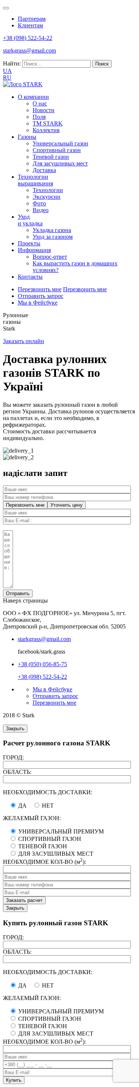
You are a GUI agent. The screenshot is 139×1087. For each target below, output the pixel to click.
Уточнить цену (66, 505)
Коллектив (46, 130)
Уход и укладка (30, 220)
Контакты (30, 277)
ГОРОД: (13, 757)
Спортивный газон (57, 150)
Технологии (48, 190)
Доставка (44, 170)
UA (7, 71)
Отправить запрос (40, 296)
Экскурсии (46, 197)
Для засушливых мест (60, 163)
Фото (39, 203)
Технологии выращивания (35, 180)
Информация (34, 250)
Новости (43, 110)
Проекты (29, 243)
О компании (33, 97)
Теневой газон (51, 157)
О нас (40, 103)
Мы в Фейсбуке (37, 302)
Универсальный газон (60, 143)
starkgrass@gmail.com (29, 50)
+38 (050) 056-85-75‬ (42, 664)
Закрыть (15, 728)
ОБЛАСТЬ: (17, 772)
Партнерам (32, 19)
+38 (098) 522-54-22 (42, 677)
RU (7, 77)
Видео (41, 210)
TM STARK (48, 123)
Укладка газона (52, 230)
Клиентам (30, 25)
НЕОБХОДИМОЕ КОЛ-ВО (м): (44, 862)
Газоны (27, 137)
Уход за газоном (53, 237)
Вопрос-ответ (50, 257)
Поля (39, 117)
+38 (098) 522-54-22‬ (27, 38)
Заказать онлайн (23, 341)
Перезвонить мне (40, 289)
